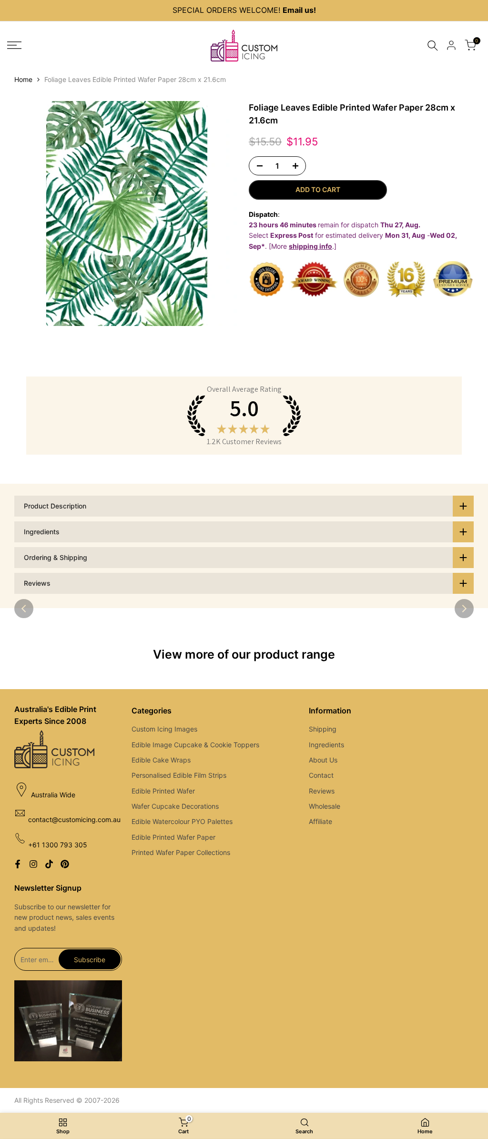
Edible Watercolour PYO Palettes (182, 821)
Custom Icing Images (164, 729)
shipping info (310, 246)
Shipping (322, 729)
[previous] (23, 608)
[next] (464, 608)
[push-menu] (14, 45)
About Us (323, 760)
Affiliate (320, 821)
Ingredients (326, 745)
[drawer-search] (432, 45)
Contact (321, 775)
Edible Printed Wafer (163, 791)
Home (23, 79)
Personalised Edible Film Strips (179, 775)
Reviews (322, 791)
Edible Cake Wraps (161, 760)
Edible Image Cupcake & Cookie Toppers (195, 745)
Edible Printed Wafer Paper (173, 837)
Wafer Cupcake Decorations (175, 806)
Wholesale (324, 806)
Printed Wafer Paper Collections (181, 852)
